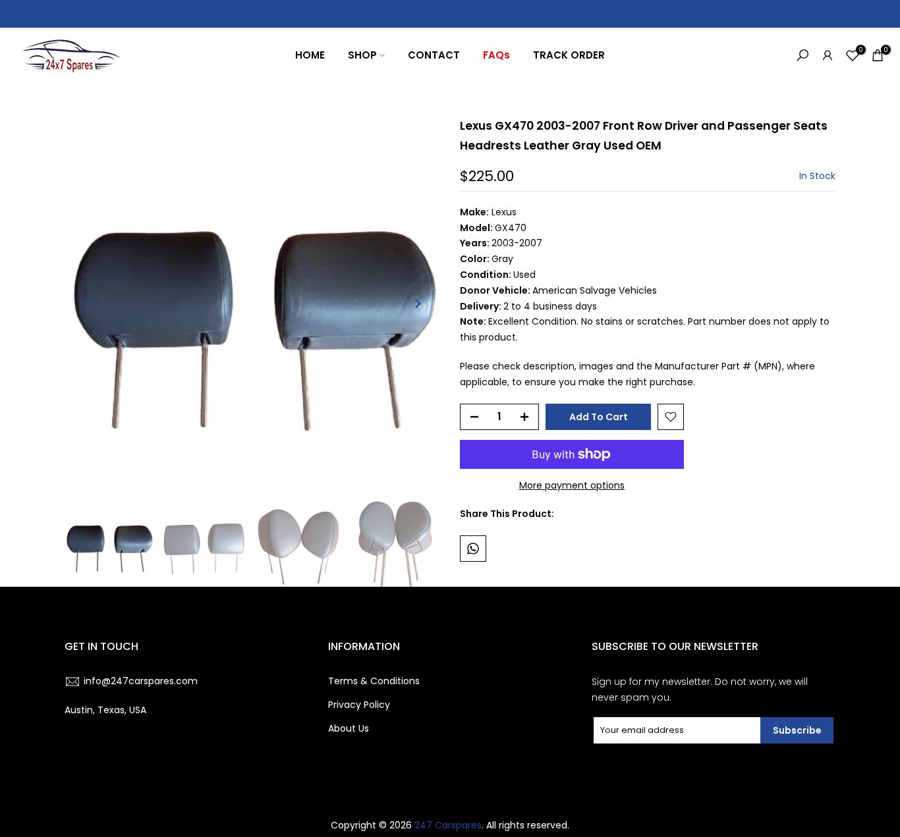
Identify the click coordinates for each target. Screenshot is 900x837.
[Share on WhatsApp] (473, 548)
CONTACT (434, 55)
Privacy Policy (359, 704)
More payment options (572, 485)
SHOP (362, 55)
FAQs (496, 55)
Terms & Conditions (374, 681)
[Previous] (87, 303)
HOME (310, 55)
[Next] (417, 303)
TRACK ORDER (569, 55)
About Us (348, 728)
